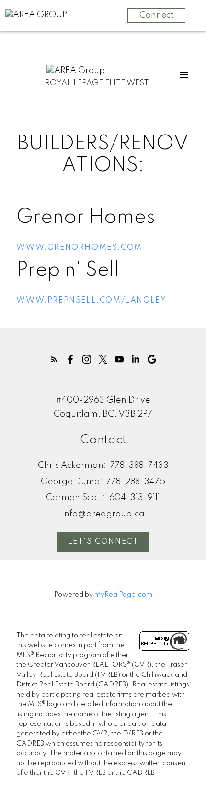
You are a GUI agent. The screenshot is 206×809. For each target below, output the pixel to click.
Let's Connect (103, 542)
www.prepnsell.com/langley (91, 301)
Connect (156, 15)
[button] (54, 359)
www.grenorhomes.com (79, 248)
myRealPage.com (123, 594)
